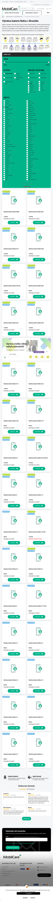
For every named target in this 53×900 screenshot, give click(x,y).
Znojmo (31, 177)
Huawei (43, 81)
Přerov (31, 156)
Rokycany (32, 161)
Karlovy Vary (9, 125)
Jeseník (8, 121)
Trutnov (31, 171)
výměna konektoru (19, 74)
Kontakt (11, 1)
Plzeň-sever (32, 150)
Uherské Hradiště (33, 173)
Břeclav (8, 107)
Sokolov (8, 165)
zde (34, 891)
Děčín (8, 111)
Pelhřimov (32, 146)
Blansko (8, 103)
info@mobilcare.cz (44, 867)
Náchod (31, 138)
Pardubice (32, 144)
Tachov (31, 169)
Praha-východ (33, 152)
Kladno (8, 127)
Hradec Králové (33, 115)
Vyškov (8, 177)
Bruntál (31, 105)
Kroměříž (31, 130)
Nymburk (32, 140)
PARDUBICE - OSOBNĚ (11, 146)
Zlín (7, 179)
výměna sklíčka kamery (19, 78)
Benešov (8, 101)
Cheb (8, 117)
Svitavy (8, 167)
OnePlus (33, 88)
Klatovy (31, 127)
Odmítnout (33, 897)
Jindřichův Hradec (33, 123)
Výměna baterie (9, 74)
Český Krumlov (33, 109)
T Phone (43, 90)
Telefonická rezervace (6, 873)
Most (8, 138)
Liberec (31, 132)
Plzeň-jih (31, 148)
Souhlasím (29, 893)
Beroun (31, 101)
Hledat (32, 8)
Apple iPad (33, 73)
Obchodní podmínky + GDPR (20, 1)
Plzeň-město (9, 150)
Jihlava (8, 123)
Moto (43, 85)
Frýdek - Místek (10, 113)
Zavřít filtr (7, 54)
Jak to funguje (5, 1)
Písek (8, 148)
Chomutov (32, 117)
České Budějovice (10, 109)
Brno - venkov (9, 105)
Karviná (31, 125)
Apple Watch (33, 92)
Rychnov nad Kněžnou (11, 163)
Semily (31, 163)
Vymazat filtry (27, 186)
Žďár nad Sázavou (33, 179)
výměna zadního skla (9, 82)
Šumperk (31, 167)
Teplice (8, 171)
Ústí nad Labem (10, 175)
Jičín (31, 121)
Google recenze (5, 875)
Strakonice (32, 165)
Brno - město (32, 103)
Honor (32, 81)
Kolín (8, 130)
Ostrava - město (10, 144)
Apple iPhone (43, 74)
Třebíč (8, 173)
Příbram (8, 159)
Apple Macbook (33, 78)
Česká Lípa (32, 107)
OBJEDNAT (12, 222)
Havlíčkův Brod (33, 113)
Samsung (33, 85)
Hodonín (8, 115)
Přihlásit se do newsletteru (12, 847)
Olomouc (8, 142)
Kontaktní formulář (44, 875)
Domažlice (32, 111)
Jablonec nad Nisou (34, 119)
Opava (31, 142)
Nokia (32, 83)
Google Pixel (44, 77)
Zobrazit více (26, 818)
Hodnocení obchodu (26, 786)
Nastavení (25, 897)
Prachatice (32, 154)
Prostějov (9, 156)
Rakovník (9, 161)
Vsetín (31, 175)
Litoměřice (9, 134)
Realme (43, 83)
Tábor (8, 169)
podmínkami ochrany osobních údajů (26, 843)
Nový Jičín (9, 140)
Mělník (8, 136)
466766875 (37, 4)
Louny (31, 134)
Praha (8, 152)
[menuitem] (12, 13)
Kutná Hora (9, 132)
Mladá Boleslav (33, 136)
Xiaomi (32, 90)
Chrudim (8, 119)
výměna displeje (9, 78)
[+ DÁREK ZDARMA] (14, 521)
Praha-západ (9, 154)
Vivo (43, 88)
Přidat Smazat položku (34, 159)
